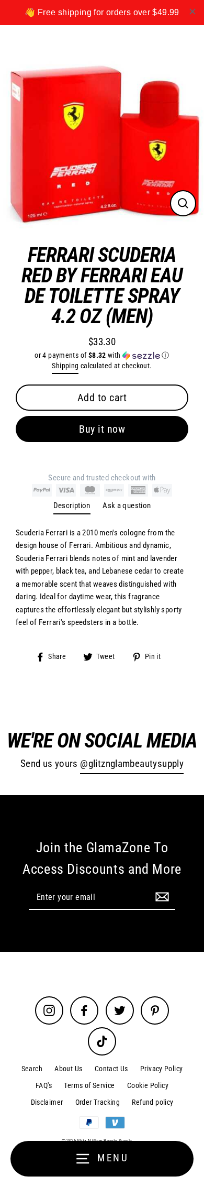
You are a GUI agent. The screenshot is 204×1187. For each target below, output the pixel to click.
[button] (102, 355)
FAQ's (44, 1085)
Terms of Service (89, 1085)
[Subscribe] (160, 896)
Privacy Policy (161, 1068)
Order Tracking (97, 1102)
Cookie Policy (147, 1085)
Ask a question (127, 505)
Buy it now (102, 429)
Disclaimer (47, 1102)
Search (31, 1068)
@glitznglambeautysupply (132, 764)
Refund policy (152, 1102)
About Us (68, 1068)
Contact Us (111, 1068)
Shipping (65, 365)
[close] (192, 11)
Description (71, 505)
